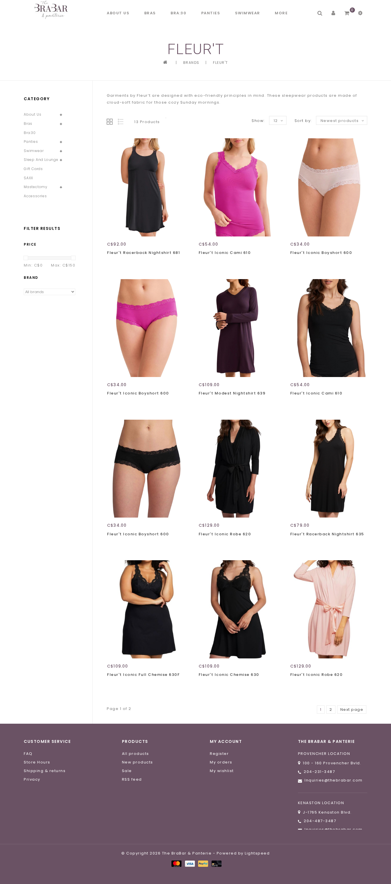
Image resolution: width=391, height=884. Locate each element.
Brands (191, 62)
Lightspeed (257, 853)
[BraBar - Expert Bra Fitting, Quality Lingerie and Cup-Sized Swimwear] (52, 9)
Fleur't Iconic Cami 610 (225, 252)
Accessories (35, 196)
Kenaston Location (321, 803)
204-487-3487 (320, 821)
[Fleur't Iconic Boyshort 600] (328, 187)
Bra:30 (178, 13)
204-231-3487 (319, 771)
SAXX (28, 177)
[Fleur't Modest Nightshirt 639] (237, 328)
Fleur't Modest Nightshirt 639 (232, 393)
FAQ (28, 753)
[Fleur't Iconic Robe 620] (237, 469)
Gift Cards (33, 168)
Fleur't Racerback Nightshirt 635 (327, 534)
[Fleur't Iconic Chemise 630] (237, 609)
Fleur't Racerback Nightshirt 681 (143, 252)
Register (219, 753)
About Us (118, 13)
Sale (127, 771)
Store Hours (37, 762)
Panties (210, 13)
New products (137, 762)
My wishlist (222, 771)
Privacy (32, 779)
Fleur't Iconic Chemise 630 (229, 674)
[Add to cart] (113, 262)
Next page (352, 709)
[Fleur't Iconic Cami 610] (237, 187)
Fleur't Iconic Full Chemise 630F (143, 674)
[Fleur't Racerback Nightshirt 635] (328, 469)
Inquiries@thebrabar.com (334, 780)
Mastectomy (36, 186)
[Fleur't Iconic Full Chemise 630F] (145, 609)
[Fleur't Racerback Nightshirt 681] (145, 187)
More (281, 13)
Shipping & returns (45, 771)
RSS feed (132, 779)
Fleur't (220, 62)
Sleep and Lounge (41, 159)
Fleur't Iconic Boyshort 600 (321, 252)
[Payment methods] (176, 863)
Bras (150, 13)
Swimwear (247, 13)
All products (135, 753)
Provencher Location (324, 753)
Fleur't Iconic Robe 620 (225, 534)
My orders (221, 762)
